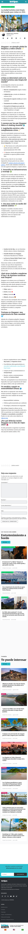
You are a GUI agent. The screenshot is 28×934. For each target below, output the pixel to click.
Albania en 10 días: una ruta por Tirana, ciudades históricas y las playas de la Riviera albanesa (13, 685)
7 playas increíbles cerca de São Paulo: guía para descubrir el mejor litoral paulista (13, 710)
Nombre (3, 499)
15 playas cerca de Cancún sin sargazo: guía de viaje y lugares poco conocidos (13, 734)
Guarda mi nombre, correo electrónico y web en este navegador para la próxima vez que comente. (14, 518)
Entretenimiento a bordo (8, 6)
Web (2, 510)
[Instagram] (5, 896)
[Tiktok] (16, 896)
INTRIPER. (12, 899)
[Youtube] (11, 896)
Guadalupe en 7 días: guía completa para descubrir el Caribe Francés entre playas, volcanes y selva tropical (13, 835)
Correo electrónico (6, 505)
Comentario (4, 482)
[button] (2, 1)
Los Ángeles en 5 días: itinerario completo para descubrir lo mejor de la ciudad (13, 759)
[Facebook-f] (2, 896)
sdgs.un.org (4, 418)
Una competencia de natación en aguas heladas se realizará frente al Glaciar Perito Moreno (13, 588)
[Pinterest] (14, 896)
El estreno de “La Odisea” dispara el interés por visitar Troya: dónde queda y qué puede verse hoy (13, 563)
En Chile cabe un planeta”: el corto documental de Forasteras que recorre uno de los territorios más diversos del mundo (13, 614)
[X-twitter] (8, 896)
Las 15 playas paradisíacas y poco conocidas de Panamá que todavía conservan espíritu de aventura (12, 784)
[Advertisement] (14, 233)
